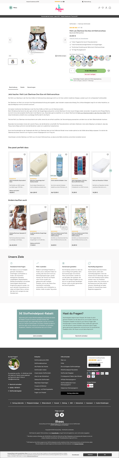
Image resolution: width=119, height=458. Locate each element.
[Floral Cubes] (72, 64)
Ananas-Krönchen (78, 444)
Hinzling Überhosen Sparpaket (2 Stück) (17, 233)
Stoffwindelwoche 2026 (41, 360)
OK (105, 454)
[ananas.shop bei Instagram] (57, 415)
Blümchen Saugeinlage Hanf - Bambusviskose (37, 181)
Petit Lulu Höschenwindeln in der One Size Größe (91, 113)
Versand (56, 403)
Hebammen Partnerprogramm (69, 388)
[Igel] (90, 58)
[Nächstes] (65, 40)
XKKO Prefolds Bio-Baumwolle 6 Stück (17, 181)
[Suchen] (99, 8)
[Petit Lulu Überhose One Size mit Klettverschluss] (37, 39)
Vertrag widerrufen (72, 393)
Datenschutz (79, 403)
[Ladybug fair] (90, 64)
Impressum (89, 403)
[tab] (13, 87)
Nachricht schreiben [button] (81, 336)
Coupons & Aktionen (40, 386)
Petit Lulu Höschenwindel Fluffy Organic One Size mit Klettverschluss (59, 234)
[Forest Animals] (78, 64)
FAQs (62, 363)
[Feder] (84, 58)
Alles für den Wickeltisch (41, 376)
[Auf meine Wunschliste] (109, 71)
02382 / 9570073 (15, 387)
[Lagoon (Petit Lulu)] (96, 58)
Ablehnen (90, 454)
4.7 (80, 27)
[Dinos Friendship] (78, 58)
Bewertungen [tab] (31, 87)
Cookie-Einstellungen (102, 403)
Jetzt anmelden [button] (37, 336)
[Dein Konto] (106, 8)
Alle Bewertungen (93, 365)
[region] (37, 43)
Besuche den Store (77, 32)
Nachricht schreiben (16, 384)
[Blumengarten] (107, 58)
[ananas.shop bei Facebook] (62, 415)
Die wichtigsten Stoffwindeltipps (70, 366)
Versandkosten (55, 433)
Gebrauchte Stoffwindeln (41, 379)
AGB (71, 403)
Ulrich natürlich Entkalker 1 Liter (59, 180)
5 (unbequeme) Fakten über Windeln (71, 376)
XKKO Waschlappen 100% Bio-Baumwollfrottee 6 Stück (79, 181)
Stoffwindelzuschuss (40, 363)
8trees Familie (54, 423)
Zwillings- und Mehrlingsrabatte (43, 389)
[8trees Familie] (59, 421)
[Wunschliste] (103, 8)
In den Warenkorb (91, 71)
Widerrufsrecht (46, 403)
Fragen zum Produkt (40, 392)
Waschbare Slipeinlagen (41, 383)
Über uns (63, 360)
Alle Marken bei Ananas (41, 366)
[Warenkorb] (109, 8)
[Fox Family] (84, 64)
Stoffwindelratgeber (16, 391)
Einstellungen (75, 454)
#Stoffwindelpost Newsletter (69, 370)
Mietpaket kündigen (32, 403)
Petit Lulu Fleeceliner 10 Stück (100, 180)
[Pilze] (102, 58)
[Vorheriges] (10, 40)
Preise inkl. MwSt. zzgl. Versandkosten (79, 38)
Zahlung (64, 403)
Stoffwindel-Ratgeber (67, 373)
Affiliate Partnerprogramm (68, 379)
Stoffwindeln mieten (40, 370)
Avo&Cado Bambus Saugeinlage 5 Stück (38, 233)
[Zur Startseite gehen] (59, 8)
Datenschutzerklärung (32, 456)
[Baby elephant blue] (72, 58)
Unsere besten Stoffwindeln (42, 373)
